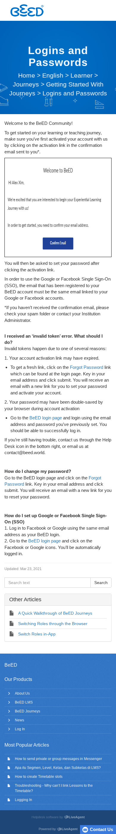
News (19, 720)
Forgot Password (86, 367)
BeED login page (45, 417)
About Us (22, 693)
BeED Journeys (27, 711)
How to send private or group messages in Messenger (58, 759)
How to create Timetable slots (38, 777)
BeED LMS (24, 702)
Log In (20, 729)
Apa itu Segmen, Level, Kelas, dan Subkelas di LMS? (58, 768)
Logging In (23, 800)
